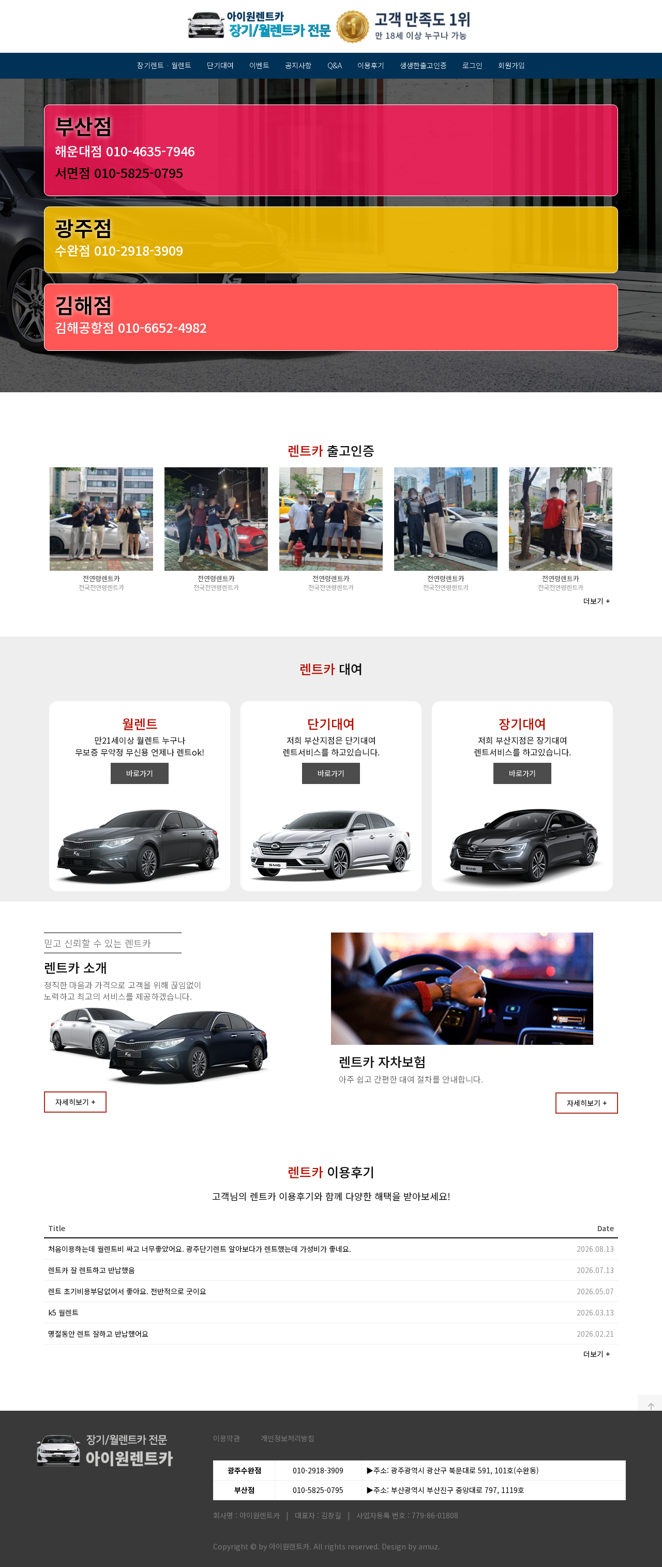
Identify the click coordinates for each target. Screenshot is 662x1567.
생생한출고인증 (423, 65)
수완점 (119, 250)
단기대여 (220, 65)
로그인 (472, 65)
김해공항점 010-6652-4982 (131, 327)
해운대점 (125, 150)
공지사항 (298, 65)
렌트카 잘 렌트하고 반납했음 (91, 1270)
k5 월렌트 (63, 1312)
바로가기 (139, 773)
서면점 (119, 172)
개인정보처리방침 (287, 1438)
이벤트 (259, 65)
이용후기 (370, 65)
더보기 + (596, 601)
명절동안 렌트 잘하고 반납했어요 (98, 1333)
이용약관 (226, 1438)
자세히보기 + (75, 1102)
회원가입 (511, 65)
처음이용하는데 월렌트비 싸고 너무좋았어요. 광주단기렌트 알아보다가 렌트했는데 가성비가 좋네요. (199, 1249)
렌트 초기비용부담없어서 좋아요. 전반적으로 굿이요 (127, 1291)
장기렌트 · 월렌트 (164, 65)
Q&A (334, 65)
